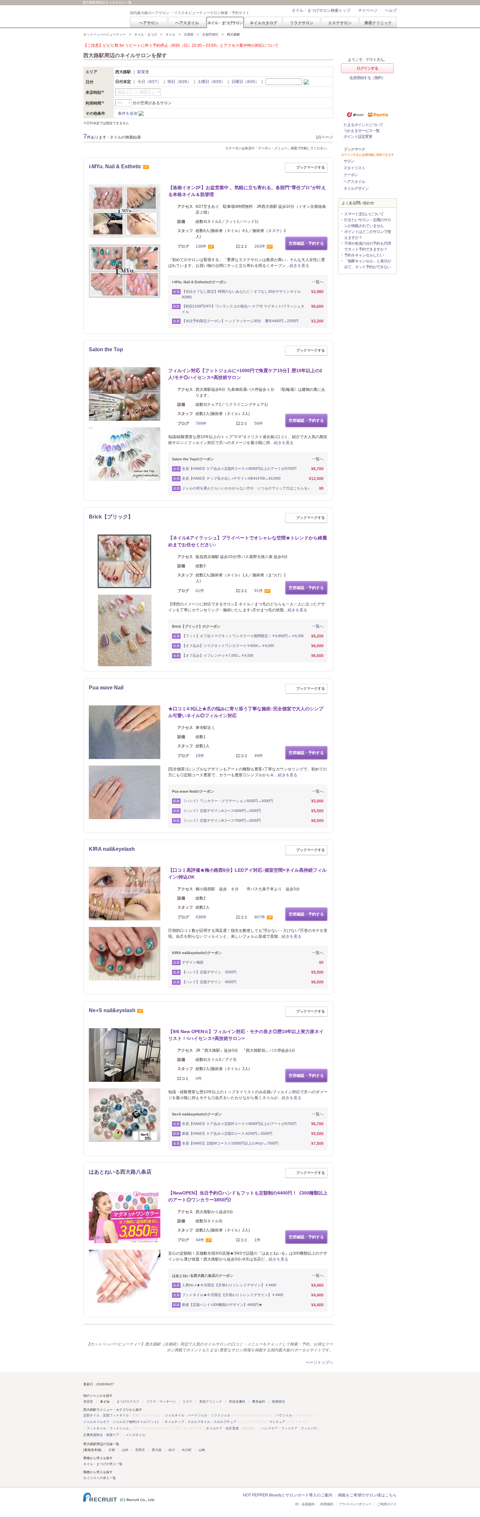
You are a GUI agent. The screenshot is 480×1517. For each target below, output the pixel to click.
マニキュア (277, 1422)
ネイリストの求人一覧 (99, 1478)
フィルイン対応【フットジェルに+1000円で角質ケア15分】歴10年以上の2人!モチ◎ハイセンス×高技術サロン (245, 374)
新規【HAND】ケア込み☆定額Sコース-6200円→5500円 (227, 1133)
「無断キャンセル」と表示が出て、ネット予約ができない (367, 264)
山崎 (202, 1450)
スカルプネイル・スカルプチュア (211, 1422)
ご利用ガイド (387, 1504)
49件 (258, 755)
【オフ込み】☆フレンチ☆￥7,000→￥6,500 (217, 655)
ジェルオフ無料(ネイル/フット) (135, 1422)
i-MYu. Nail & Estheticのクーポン (199, 282)
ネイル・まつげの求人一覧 (102, 1464)
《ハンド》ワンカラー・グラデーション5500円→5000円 (227, 801)
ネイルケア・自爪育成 (222, 1428)
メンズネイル (135, 1435)
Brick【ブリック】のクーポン (196, 626)
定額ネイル (91, 1415)
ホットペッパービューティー (104, 34)
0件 (199, 1078)
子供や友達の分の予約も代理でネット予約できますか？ (367, 246)
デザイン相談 (192, 962)
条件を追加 (127, 113)
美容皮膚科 (237, 1401)
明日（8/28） (179, 81)
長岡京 (140, 1450)
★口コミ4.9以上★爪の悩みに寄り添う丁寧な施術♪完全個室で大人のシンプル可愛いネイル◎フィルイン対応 (245, 712)
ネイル (170, 34)
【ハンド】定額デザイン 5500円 (209, 972)
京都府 (189, 34)
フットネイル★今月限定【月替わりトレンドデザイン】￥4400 (232, 1295)
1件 (257, 1240)
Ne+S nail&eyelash (112, 1010)
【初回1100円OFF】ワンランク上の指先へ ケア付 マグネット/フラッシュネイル (243, 309)
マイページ (367, 10)
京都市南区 (210, 34)
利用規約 (326, 1504)
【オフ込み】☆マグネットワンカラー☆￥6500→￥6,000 (228, 646)
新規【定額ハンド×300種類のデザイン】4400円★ (222, 1305)
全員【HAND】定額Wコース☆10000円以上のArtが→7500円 (230, 1143)
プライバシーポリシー (355, 1504)
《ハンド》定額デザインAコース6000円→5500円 (221, 811)
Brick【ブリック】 (111, 516)
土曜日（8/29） (211, 81)
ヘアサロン (149, 22)
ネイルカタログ (263, 22)
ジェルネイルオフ (96, 1422)
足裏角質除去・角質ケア (101, 1435)
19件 (200, 755)
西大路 (157, 1450)
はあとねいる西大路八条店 (120, 1172)
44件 (200, 1240)
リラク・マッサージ (161, 1401)
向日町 (187, 1450)
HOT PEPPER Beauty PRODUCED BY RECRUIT (102, 16)
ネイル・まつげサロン (225, 22)
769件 (201, 423)
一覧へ (318, 282)
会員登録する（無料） (367, 77)
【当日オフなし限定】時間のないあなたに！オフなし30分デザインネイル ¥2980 (241, 294)
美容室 (88, 1401)
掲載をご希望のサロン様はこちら (367, 1495)
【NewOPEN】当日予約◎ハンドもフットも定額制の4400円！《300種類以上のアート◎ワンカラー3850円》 (248, 1196)
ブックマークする (310, 167)
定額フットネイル (116, 1415)
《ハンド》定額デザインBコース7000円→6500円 (221, 820)
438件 (201, 917)
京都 (111, 1450)
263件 (259, 246)
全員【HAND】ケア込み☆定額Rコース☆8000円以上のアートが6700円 (239, 468)
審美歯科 (258, 1401)
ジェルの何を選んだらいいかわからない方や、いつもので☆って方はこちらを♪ (246, 488)
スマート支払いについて (364, 214)
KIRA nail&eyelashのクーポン (197, 953)
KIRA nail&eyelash (112, 849)
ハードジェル (197, 1415)
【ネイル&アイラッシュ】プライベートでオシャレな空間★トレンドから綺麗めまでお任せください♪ (247, 541)
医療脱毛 (278, 1401)
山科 (125, 1450)
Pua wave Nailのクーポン (193, 791)
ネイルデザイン (356, 188)
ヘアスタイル (187, 22)
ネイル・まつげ (145, 34)
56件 (258, 423)
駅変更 (143, 72)
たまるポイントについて (363, 125)
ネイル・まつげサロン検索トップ (321, 10)
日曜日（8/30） (245, 81)
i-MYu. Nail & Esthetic (115, 166)
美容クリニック (378, 22)
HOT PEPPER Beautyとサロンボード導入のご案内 (287, 1495)
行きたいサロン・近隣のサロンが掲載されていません (367, 223)
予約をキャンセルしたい (364, 255)
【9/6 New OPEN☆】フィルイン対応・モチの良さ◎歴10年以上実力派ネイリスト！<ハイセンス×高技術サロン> (246, 1035)
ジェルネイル (174, 1415)
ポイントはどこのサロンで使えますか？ (367, 234)
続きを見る (299, 265)
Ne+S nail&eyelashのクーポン (197, 1114)
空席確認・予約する (306, 243)
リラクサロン (301, 22)
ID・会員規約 (305, 1504)
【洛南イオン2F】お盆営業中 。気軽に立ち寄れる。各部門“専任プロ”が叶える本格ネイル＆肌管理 (247, 191)
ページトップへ (319, 1362)
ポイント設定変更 (358, 136)
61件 (200, 590)
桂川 (171, 1450)
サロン (349, 161)
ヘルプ (391, 10)
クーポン (351, 175)
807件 (259, 917)
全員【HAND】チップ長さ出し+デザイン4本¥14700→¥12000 (231, 478)
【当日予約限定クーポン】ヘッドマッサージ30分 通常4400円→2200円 (242, 321)
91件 (258, 590)
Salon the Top (106, 349)
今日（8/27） (149, 81)
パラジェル (284, 1415)
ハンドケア (270, 1428)
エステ (187, 1401)
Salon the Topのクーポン (193, 459)
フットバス (309, 1428)
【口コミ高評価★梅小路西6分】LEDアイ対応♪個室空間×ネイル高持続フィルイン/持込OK (247, 873)
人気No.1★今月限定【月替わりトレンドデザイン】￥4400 (229, 1285)
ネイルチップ (174, 1422)
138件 (201, 246)
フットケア (289, 1428)
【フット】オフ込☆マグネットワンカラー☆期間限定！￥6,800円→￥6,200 (243, 636)
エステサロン (340, 22)
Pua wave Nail (106, 687)
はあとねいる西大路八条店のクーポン (202, 1276)
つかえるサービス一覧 (361, 130)
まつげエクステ (128, 1401)
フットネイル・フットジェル (108, 1428)
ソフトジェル (220, 1415)
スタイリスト (354, 168)
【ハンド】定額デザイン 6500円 (209, 982)
